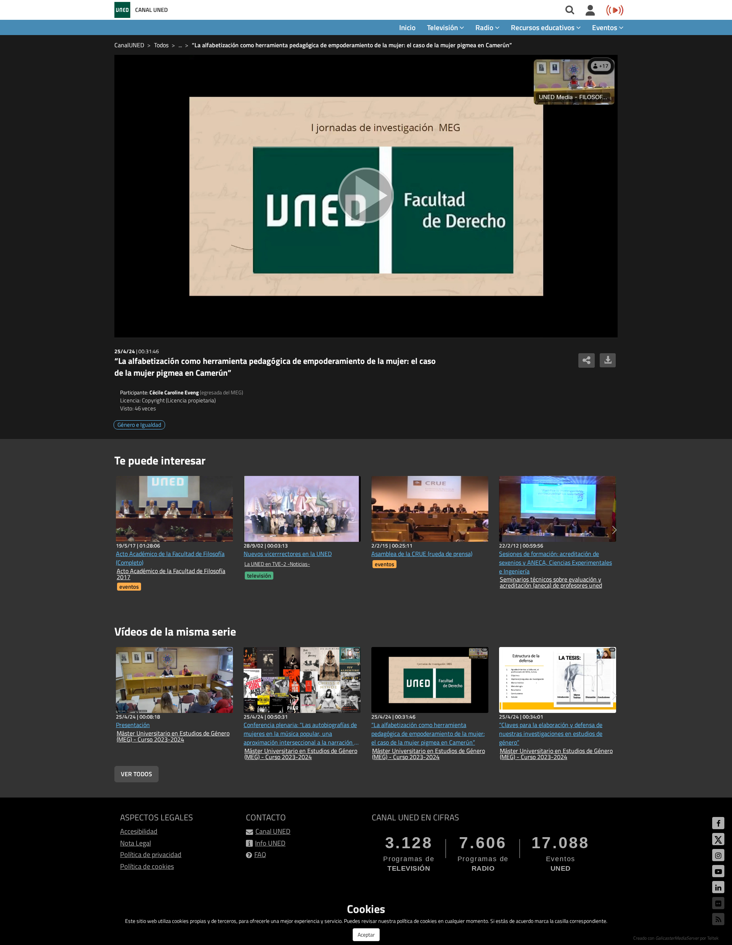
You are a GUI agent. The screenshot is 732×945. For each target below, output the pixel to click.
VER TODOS (136, 773)
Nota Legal (135, 843)
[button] (614, 530)
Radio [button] (485, 27)
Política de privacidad (150, 854)
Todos (161, 45)
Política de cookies (147, 866)
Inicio (407, 27)
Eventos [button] (605, 27)
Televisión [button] (443, 27)
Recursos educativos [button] (543, 27)
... (180, 45)
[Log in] (590, 10)
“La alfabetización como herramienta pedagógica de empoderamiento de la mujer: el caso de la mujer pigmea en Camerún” (352, 45)
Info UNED (270, 843)
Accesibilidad (138, 831)
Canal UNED (273, 831)
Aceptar (366, 935)
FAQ (260, 854)
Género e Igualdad (139, 424)
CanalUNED (129, 45)
